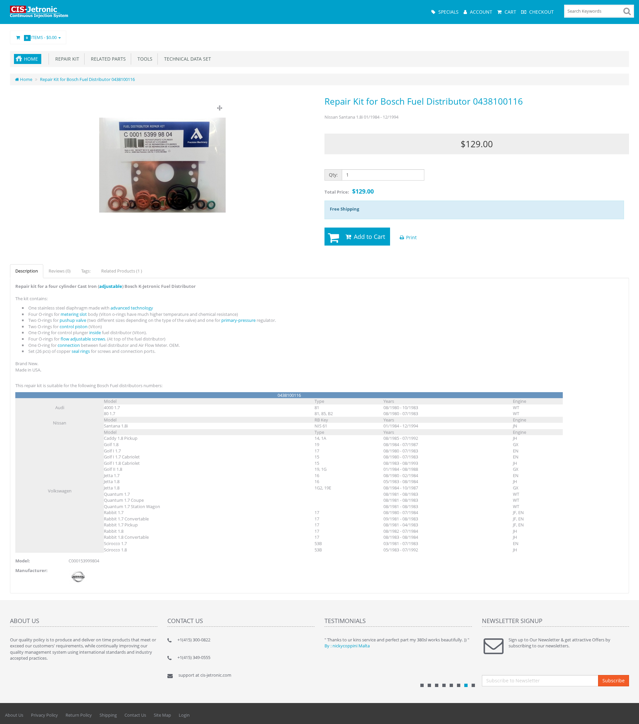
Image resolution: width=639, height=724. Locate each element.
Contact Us (135, 715)
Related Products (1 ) (121, 271)
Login (184, 715)
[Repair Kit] (162, 165)
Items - (42, 37)
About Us (14, 715)
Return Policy (79, 715)
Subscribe (613, 680)
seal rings (81, 351)
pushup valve (73, 320)
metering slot (74, 314)
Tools (143, 59)
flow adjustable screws (83, 339)
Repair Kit (66, 59)
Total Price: (349, 191)
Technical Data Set (186, 59)
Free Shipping (344, 209)
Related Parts (107, 59)
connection (69, 345)
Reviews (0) (60, 271)
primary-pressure (238, 320)
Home (31, 59)
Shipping (108, 715)
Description (26, 271)
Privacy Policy (44, 715)
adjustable (110, 286)
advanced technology (131, 308)
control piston (74, 327)
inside (95, 333)
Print (411, 237)
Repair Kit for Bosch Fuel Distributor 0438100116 (87, 79)
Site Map (162, 715)
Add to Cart (368, 237)
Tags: (86, 271)
